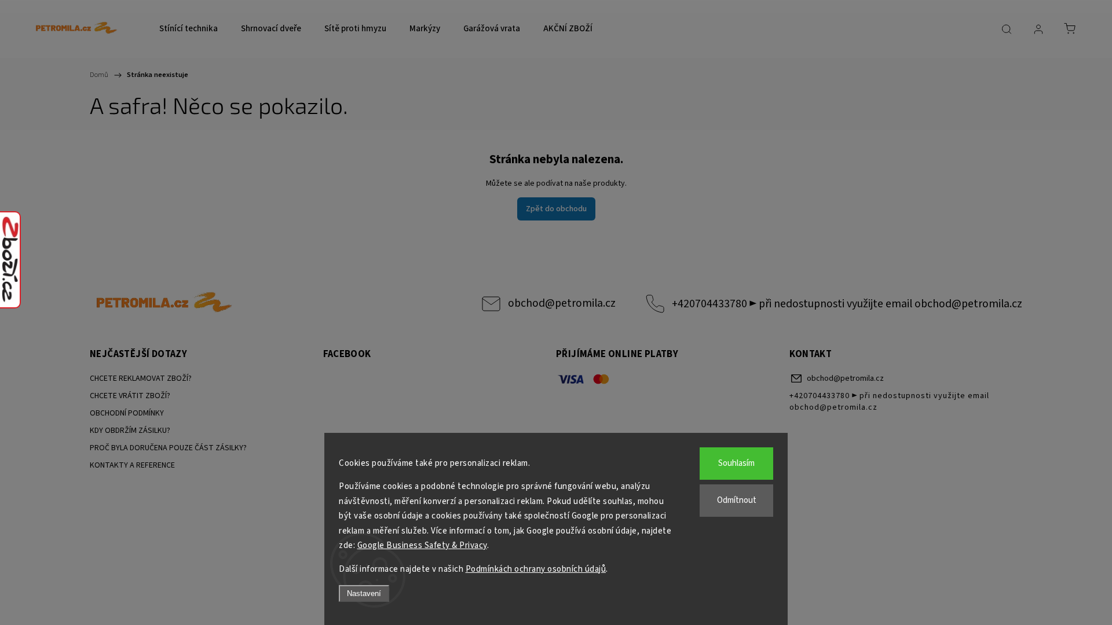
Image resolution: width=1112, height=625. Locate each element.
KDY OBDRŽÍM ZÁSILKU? (130, 430)
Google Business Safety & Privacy (422, 545)
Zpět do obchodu (556, 209)
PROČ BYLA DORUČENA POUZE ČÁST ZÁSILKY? (168, 448)
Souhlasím (736, 463)
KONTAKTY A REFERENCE (132, 465)
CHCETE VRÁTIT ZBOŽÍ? (130, 396)
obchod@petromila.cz (562, 303)
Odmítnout (736, 500)
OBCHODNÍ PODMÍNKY (127, 413)
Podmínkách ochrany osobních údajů (536, 569)
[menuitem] (188, 29)
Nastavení (364, 593)
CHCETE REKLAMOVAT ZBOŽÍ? (141, 378)
